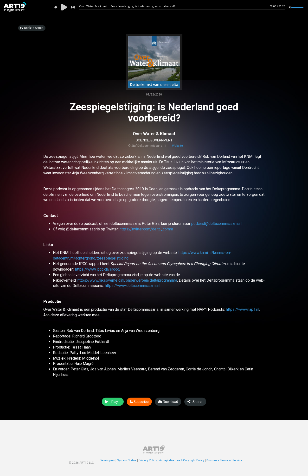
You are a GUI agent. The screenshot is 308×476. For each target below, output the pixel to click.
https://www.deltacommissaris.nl (132, 285)
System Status (126, 460)
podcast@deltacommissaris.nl (216, 223)
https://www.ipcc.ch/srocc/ (98, 269)
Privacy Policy (148, 460)
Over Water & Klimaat (154, 133)
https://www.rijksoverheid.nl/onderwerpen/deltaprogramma (127, 280)
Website (177, 145)
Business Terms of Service (224, 460)
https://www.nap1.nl (242, 309)
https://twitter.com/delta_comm (146, 229)
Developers (107, 460)
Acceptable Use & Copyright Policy (181, 460)
